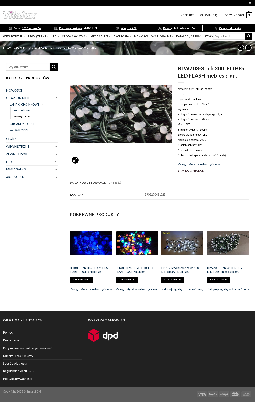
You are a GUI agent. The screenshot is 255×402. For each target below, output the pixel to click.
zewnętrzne (37, 36)
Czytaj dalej (81, 279)
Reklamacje (11, 340)
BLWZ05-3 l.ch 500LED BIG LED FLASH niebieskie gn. (224, 269)
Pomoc (8, 332)
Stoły (208, 36)
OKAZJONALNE (161, 36)
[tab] (88, 183)
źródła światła (73, 36)
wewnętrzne (12, 36)
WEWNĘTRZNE (17, 146)
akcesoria (121, 36)
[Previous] (70, 259)
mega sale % (99, 36)
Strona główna (14, 47)
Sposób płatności (15, 363)
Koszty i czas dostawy (18, 355)
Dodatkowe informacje (88, 182)
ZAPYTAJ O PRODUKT (192, 170)
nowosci (141, 36)
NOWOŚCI (14, 90)
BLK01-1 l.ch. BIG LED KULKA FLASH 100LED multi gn (135, 269)
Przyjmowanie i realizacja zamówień (27, 348)
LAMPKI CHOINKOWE (63, 47)
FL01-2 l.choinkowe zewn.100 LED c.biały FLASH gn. (180, 269)
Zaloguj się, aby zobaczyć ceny (199, 164)
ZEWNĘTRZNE (17, 154)
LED (54, 36)
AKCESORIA (15, 177)
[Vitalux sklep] (72, 15)
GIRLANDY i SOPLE (22, 124)
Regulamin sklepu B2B (18, 371)
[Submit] (248, 36)
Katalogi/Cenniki (188, 36)
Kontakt (187, 15)
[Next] (249, 259)
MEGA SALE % (16, 169)
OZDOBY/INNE (19, 129)
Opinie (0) (114, 182)
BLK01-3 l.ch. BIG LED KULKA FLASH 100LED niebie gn (89, 269)
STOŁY (11, 138)
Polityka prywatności (17, 378)
